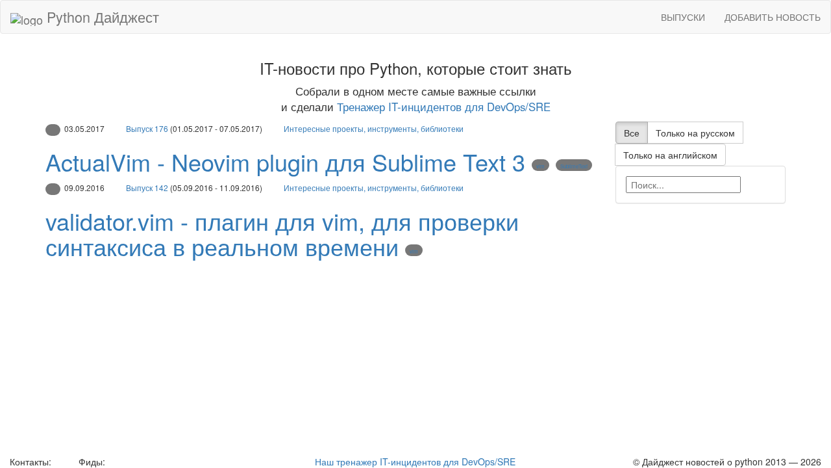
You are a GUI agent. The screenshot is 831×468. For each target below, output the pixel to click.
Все (631, 132)
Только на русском (695, 132)
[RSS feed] (112, 461)
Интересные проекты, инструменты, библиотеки (374, 128)
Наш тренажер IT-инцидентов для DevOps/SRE (415, 461)
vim (540, 166)
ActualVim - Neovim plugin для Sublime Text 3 (285, 161)
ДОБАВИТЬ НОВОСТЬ (773, 16)
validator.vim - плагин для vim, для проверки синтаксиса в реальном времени (282, 233)
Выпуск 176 (147, 128)
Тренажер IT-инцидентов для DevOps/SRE (444, 106)
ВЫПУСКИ (683, 16)
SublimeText (574, 166)
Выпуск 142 (147, 187)
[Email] (63, 461)
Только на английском (670, 154)
